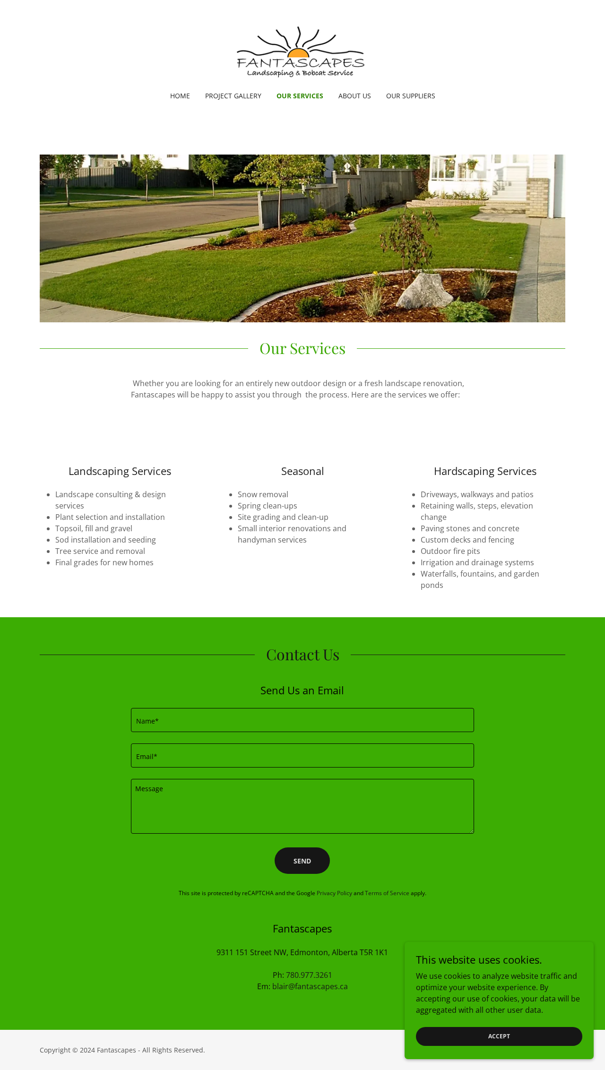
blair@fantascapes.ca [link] (310, 986)
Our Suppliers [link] (410, 95)
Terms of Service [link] (387, 893)
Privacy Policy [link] (334, 893)
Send (302, 860)
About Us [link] (354, 95)
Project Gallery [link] (233, 95)
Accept (499, 1036)
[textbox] (302, 720)
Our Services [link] (300, 95)
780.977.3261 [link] (309, 975)
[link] (302, 52)
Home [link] (180, 95)
